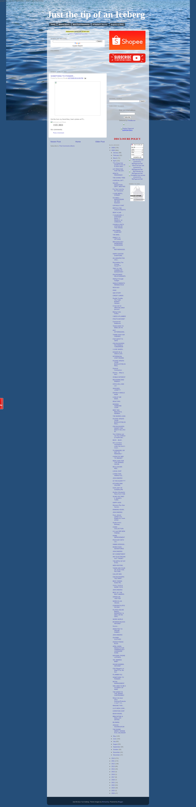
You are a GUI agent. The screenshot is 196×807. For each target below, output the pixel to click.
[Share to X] (58, 125)
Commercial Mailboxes (117, 322)
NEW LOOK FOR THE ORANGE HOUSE (118, 462)
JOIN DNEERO (117, 478)
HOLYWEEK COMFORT (117, 231)
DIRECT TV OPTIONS (117, 238)
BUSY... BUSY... (118, 440)
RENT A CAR (117, 212)
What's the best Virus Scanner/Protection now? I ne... (119, 700)
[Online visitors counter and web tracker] (137, 158)
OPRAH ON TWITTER (117, 597)
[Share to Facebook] (60, 125)
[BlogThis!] (56, 125)
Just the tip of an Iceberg (96, 14)
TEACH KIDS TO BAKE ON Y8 (118, 326)
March (115, 158)
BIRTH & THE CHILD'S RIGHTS (119, 209)
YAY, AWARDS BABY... (117, 660)
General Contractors (117, 369)
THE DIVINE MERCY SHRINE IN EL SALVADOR (119, 731)
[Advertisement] (127, 80)
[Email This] (54, 125)
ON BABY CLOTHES (117, 638)
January (116, 152)
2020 (113, 780)
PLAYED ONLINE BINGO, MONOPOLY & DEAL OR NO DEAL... (118, 613)
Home (53, 24)
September (117, 747)
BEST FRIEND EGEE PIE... (117, 582)
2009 (113, 150)
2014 (113, 769)
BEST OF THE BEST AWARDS (118, 593)
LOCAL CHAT (117, 471)
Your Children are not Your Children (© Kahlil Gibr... (119, 435)
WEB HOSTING (118, 565)
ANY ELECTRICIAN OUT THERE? (119, 557)
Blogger (120, 802)
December (116, 755)
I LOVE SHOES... (118, 349)
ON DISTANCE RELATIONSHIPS (119, 275)
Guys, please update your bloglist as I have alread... (119, 517)
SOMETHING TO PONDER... (63, 76)
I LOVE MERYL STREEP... (117, 194)
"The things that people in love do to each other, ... (119, 164)
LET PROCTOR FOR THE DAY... (119, 170)
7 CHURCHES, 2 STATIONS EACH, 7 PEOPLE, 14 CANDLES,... (118, 218)
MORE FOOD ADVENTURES (118, 547)
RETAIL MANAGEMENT (118, 682)
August (115, 744)
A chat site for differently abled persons (119, 307)
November (116, 752)
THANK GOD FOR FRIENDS (119, 335)
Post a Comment (58, 133)
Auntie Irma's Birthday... (117, 523)
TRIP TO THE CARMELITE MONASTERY (118, 270)
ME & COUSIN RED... (117, 467)
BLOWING (116, 722)
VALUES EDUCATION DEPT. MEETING (119, 184)
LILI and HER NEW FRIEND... (119, 532)
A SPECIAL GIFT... (119, 180)
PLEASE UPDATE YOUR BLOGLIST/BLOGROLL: (119, 421)
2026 (113, 793)
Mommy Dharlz (64, 24)
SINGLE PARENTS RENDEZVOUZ (119, 284)
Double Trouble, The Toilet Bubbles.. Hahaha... (118, 301)
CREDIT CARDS (118, 295)
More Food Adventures (81, 24)
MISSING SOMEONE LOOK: (117, 405)
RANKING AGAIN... (119, 509)
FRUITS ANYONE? (119, 319)
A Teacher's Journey (100, 24)
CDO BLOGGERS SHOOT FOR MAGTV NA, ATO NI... (119, 429)
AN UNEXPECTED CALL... (119, 259)
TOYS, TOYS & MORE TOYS (118, 586)
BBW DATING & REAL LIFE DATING (118, 718)
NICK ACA (116, 287)
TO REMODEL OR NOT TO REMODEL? (119, 452)
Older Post (100, 142)
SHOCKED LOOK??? (117, 389)
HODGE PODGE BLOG (118, 642)
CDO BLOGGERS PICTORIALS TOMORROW (118, 345)
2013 (113, 766)
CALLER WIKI (117, 574)
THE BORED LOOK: (119, 416)
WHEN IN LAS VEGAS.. (117, 602)
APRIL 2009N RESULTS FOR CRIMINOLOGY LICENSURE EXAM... (118, 650)
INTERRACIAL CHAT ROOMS (118, 357)
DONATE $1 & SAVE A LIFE (117, 353)
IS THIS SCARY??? (119, 481)
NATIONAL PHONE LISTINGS (119, 656)
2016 (113, 774)
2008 (113, 147)
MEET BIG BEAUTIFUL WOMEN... (117, 411)
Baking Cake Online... (117, 312)
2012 (113, 763)
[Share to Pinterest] (62, 125)
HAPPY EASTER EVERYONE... (118, 254)
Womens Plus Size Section (119, 506)
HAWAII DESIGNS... (119, 544)
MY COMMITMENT (119, 554)
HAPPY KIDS (117, 502)
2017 (113, 777)
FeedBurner (131, 120)
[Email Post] (85, 78)
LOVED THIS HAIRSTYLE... (118, 474)
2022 (113, 785)
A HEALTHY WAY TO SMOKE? (118, 457)
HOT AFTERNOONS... (119, 331)
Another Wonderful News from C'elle (119, 493)
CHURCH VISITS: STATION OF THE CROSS (118, 226)
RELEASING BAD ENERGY (118, 380)
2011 (113, 761)
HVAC (114, 290)
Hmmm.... (116, 626)
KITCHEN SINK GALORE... (118, 484)
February (116, 155)
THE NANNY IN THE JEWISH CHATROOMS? (118, 693)
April (114, 161)
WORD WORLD (118, 619)
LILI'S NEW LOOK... (119, 708)
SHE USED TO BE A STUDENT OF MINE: (119, 687)
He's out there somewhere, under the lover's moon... (119, 445)
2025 (113, 790)
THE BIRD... (117, 235)
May (114, 736)
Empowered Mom (117, 24)
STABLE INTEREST (119, 377)
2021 (113, 782)
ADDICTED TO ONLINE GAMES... (117, 630)
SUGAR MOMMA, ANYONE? (118, 665)
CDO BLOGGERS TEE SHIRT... (118, 577)
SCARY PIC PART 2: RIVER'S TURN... (118, 498)
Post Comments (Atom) (67, 146)
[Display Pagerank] (127, 128)
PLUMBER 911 (117, 674)
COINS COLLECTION (118, 527)
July (114, 741)
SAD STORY (117, 293)
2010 (113, 758)
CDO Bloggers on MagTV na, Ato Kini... (118, 670)
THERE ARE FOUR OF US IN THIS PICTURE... (119, 569)
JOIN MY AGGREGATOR (118, 726)
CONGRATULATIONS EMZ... (119, 606)
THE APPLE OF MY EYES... (119, 562)
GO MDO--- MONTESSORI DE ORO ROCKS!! (118, 200)
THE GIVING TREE (119, 178)
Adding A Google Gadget (118, 279)
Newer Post (56, 142)
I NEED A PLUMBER (119, 316)
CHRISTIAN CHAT (119, 711)
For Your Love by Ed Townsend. (118, 190)
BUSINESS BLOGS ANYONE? (119, 622)
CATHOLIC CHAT (118, 205)
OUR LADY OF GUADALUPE (118, 488)
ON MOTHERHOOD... (119, 249)
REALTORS (116, 401)
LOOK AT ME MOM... (117, 398)
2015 (113, 771)
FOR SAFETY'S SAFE (118, 339)
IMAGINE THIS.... (118, 705)
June (115, 739)
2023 (113, 788)
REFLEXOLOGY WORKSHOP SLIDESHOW (118, 243)
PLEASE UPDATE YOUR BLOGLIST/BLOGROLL (119, 363)
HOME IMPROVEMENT (119, 536)
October (116, 749)
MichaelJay (105, 802)
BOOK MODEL (117, 713)
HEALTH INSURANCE (117, 174)
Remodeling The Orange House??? (118, 264)
